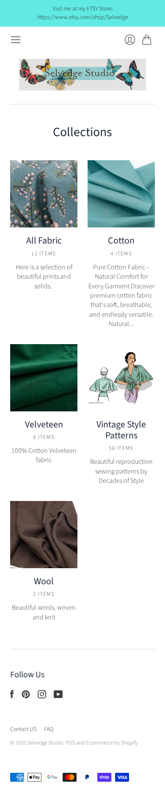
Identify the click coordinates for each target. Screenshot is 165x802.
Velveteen (44, 424)
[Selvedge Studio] (82, 74)
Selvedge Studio (45, 743)
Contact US (23, 729)
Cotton (121, 240)
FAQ (48, 729)
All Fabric (44, 240)
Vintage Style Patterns (121, 430)
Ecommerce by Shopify (112, 743)
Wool (44, 581)
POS (70, 743)
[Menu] (16, 40)
